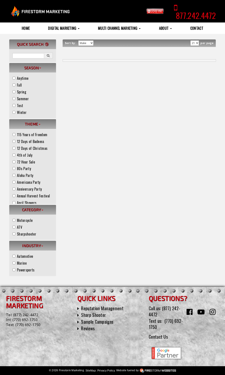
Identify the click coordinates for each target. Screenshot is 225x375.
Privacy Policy (106, 370)
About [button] (164, 28)
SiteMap (90, 370)
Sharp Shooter (93, 315)
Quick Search (31, 44)
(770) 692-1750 (25, 319)
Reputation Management (102, 308)
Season (31, 67)
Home (26, 28)
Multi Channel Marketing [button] (118, 28)
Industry (31, 245)
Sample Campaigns (97, 321)
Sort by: (71, 43)
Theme (31, 123)
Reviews (88, 328)
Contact (196, 28)
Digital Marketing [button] (62, 28)
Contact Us (158, 336)
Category (31, 209)
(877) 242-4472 (25, 314)
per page (207, 43)
